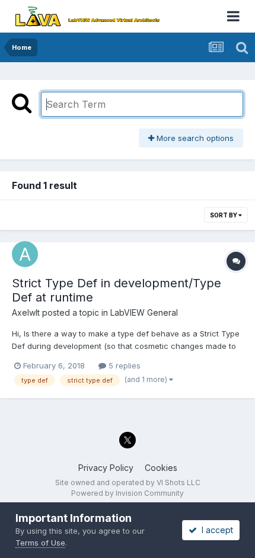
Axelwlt (26, 312)
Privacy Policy (105, 468)
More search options (194, 138)
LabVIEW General (144, 312)
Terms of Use (40, 542)
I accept (215, 530)
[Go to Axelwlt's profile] (25, 254)
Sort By (224, 215)
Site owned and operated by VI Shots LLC (127, 482)
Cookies (161, 468)
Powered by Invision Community (127, 493)
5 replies (123, 365)
